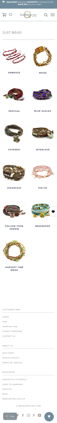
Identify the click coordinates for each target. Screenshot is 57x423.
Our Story (8, 353)
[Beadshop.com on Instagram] (28, 416)
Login (5, 317)
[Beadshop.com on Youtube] (39, 416)
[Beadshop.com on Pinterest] (34, 416)
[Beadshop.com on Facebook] (23, 416)
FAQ (4, 322)
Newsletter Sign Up (13, 399)
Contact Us (9, 336)
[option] (30, 3)
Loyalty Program (12, 331)
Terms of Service (12, 363)
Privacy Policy (10, 358)
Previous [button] (7, 3)
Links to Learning (12, 384)
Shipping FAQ (9, 326)
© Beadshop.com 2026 (28, 406)
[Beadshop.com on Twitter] (17, 416)
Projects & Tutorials (14, 379)
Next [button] (53, 3)
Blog (5, 394)
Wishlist (7, 389)
